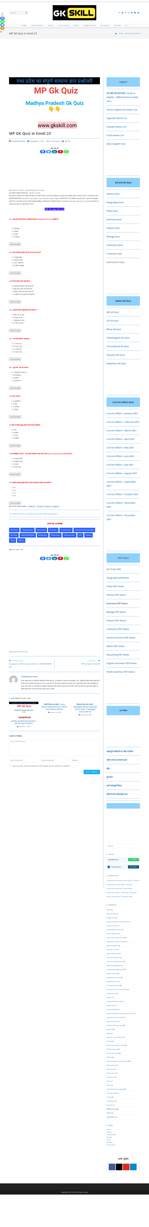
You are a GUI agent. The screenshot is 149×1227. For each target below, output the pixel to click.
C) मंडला (15, 234)
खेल (108, 768)
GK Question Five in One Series (116, 989)
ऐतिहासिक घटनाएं (111, 1109)
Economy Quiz (66, 530)
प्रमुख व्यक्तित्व (110, 1117)
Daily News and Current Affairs (116, 942)
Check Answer (15, 244)
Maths (109, 1033)
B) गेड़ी (15, 404)
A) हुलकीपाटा (16, 401)
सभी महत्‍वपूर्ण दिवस (114, 785)
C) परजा (15, 435)
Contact (109, 1132)
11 (25, 514)
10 (23, 514)
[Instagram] (119, 1167)
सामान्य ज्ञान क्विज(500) (27, 535)
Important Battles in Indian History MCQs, (120, 1013)
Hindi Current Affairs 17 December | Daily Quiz (122, 893)
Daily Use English (112, 946)
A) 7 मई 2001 (17, 343)
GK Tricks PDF (114, 569)
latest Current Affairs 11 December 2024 (119, 896)
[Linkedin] (54, 151)
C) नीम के (15, 464)
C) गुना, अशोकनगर (18, 263)
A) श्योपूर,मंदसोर (17, 257)
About (109, 1129)
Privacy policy (111, 1145)
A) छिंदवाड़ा (16, 228)
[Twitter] (48, 151)
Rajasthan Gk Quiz (116, 363)
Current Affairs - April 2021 (121, 439)
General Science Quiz (113, 977)
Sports (109, 1085)
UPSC (13, 540)
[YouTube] (126, 1167)
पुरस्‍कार (110, 777)
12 (27, 514)
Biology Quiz (42, 535)
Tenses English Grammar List (122, 109)
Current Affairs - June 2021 (120, 456)
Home (109, 1140)
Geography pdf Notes (118, 577)
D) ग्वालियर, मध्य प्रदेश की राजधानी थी (23, 294)
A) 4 (14, 487)
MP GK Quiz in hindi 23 (132, 33)
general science (111, 974)
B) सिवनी (15, 231)
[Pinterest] (60, 151)
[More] (2, 28)
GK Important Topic (113, 985)
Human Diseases (112, 1009)
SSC (80, 535)
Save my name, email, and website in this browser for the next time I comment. (41, 766)
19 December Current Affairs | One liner (119, 885)
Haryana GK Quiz (116, 354)
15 (34, 514)
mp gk (20, 652)
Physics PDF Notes (116, 620)
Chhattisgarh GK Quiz (118, 337)
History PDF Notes (116, 594)
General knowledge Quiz (114, 969)
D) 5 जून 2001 (17, 352)
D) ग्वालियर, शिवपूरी (18, 265)
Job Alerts (110, 1142)
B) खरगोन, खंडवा (18, 260)
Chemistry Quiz (69, 535)
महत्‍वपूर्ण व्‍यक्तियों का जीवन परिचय (120, 751)
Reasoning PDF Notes (118, 654)
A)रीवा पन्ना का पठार (18, 315)
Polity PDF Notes (115, 586)
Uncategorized (111, 1093)
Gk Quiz (15, 652)
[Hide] (1, 32)
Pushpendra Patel (18, 141)
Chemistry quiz (111, 926)
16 (36, 514)
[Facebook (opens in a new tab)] (122, 12)
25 (56, 514)
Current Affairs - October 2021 (122, 494)
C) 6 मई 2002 (17, 349)
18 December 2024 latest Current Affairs (119, 888)
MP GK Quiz (113, 312)
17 (38, 514)
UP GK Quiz (113, 320)
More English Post (116, 143)
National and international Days (117, 1061)
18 (40, 514)
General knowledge (113, 966)
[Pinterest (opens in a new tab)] (125, 12)
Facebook (47, 506)
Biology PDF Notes (116, 611)
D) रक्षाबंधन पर (17, 380)
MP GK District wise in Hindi (115, 1045)
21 (47, 514)
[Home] (116, 33)
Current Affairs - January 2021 (122, 413)
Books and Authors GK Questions (117, 922)
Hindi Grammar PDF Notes (121, 671)
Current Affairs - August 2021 (122, 473)
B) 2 (14, 490)
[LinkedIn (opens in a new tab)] (131, 12)
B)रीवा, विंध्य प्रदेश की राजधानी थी (22, 289)
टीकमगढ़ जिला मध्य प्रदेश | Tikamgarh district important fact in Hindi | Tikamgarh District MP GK (85, 708)
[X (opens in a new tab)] (119, 12)
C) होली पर (16, 378)
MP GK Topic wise (112, 1053)
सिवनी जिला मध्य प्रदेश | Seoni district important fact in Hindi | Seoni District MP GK (54, 706)
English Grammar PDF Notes (122, 663)
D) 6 (14, 496)
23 (51, 514)
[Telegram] (2, 25)
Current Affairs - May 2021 (120, 447)
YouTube (39, 506)
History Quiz (41, 530)
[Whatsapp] (66, 151)
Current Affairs (111, 934)
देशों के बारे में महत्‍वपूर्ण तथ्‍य (117, 794)
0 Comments (55, 141)
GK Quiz (109, 997)
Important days (112, 1021)
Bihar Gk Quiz (114, 329)
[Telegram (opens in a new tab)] (138, 12)
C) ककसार (16, 407)
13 (29, 514)
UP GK (109, 1097)
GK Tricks (14, 535)
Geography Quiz (27, 530)
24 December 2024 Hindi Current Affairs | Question (123, 880)
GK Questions (111, 993)
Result (109, 1081)
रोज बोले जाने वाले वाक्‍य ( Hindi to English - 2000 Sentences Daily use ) (122, 97)
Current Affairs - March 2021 (121, 430)
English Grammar (112, 954)
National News (111, 1065)
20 (45, 514)
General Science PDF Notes (121, 637)
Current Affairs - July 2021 (120, 464)
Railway (88, 535)
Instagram (55, 506)
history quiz (110, 1005)
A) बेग (14, 430)
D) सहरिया (16, 438)
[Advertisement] (74, 60)
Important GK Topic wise (114, 1025)
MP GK (67, 141)
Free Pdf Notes (111, 1135)
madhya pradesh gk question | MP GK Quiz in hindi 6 (24, 722)
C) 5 (14, 493)
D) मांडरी (15, 409)
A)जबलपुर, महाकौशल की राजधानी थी (23, 286)
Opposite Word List (117, 118)
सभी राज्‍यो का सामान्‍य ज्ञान (117, 759)
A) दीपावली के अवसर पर (20, 372)
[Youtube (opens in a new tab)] (135, 12)
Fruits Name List (115, 135)
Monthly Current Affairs (114, 1037)
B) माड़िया (16, 433)
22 (49, 514)
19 (42, 514)
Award (109, 910)
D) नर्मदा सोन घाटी (18, 323)
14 (32, 514)
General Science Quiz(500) (84, 530)
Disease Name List (116, 126)
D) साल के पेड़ (17, 467)
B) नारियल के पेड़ (18, 461)
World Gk (110, 1105)
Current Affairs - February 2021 (123, 421)
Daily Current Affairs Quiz (115, 938)
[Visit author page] (13, 679)
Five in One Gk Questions (115, 961)
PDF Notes (14, 530)
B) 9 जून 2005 (17, 346)
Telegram (31, 506)
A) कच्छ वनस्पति (17, 459)
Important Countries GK (114, 1017)
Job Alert (109, 1029)
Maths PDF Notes (116, 646)
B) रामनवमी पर (17, 375)
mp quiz (25, 652)
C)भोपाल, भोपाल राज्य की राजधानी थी (23, 292)
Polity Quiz (53, 530)
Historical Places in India (114, 1001)
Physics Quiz (55, 535)
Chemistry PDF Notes (118, 629)
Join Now (134, 859)
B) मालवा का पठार (18, 317)
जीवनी (108, 1113)
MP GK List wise (112, 1049)
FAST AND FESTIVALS (113, 958)
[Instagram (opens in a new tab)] (128, 12)
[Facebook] (42, 151)
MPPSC (21, 540)
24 (53, 514)
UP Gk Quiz (110, 1101)
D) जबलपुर (16, 237)
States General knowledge (115, 1089)
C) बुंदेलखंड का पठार (18, 320)
